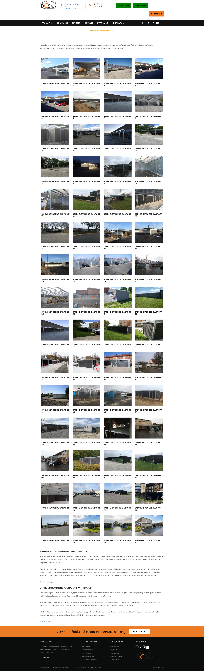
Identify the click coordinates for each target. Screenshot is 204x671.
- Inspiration (114, 653)
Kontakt (88, 23)
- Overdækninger (88, 656)
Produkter (47, 23)
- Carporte (86, 646)
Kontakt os (139, 632)
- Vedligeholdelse (116, 656)
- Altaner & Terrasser (89, 660)
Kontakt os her (45, 621)
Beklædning (62, 23)
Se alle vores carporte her (49, 582)
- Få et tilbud (114, 660)
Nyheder (76, 23)
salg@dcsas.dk (97, 6)
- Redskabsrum (87, 650)
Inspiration (118, 23)
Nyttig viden (103, 23)
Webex (162, 667)
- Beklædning (114, 646)
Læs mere (45, 658)
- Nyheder (113, 650)
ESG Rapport (123, 5)
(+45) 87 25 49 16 (98, 4)
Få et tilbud (156, 14)
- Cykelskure (86, 653)
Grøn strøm (140, 5)
